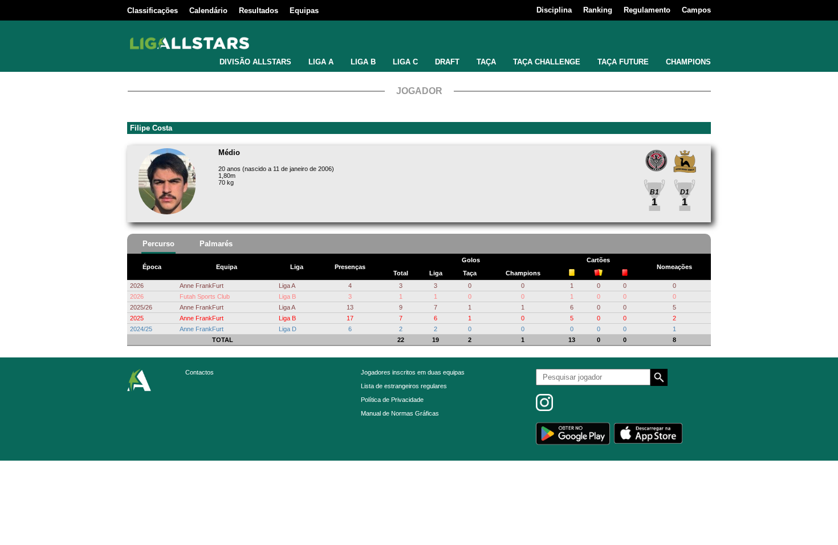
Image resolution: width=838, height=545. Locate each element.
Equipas (304, 10)
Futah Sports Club (205, 296)
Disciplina (554, 10)
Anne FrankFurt (201, 285)
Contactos (199, 372)
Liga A (287, 285)
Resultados (258, 10)
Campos (696, 10)
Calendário (208, 10)
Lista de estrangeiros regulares (404, 386)
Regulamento (647, 10)
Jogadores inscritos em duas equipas (413, 372)
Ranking (597, 10)
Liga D (287, 329)
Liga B (287, 296)
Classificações (152, 10)
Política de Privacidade (392, 399)
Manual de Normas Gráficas (400, 413)
